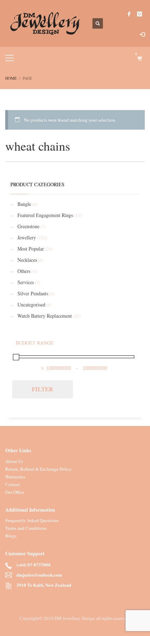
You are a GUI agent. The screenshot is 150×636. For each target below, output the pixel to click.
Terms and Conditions (26, 528)
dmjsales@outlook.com (39, 574)
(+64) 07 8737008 (33, 564)
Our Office (14, 492)
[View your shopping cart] (139, 58)
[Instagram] (139, 14)
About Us (14, 461)
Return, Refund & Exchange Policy (38, 469)
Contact (12, 484)
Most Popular (30, 248)
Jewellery (26, 237)
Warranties (15, 477)
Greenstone (28, 226)
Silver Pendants (32, 293)
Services (25, 282)
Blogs (10, 536)
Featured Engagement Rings (45, 215)
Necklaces (27, 259)
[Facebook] (129, 14)
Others (23, 271)
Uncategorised (31, 304)
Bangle (24, 204)
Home (11, 78)
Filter (42, 389)
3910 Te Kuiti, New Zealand (43, 584)
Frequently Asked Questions (32, 520)
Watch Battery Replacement (44, 315)
